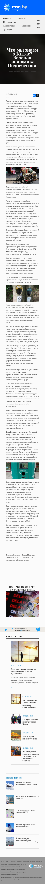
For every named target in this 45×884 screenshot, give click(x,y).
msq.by (8, 97)
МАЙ (12, 94)
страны (27, 72)
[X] (37, 95)
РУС (38, 24)
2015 (7, 94)
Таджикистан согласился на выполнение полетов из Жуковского (23, 671)
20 (16, 94)
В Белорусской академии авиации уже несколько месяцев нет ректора (30, 756)
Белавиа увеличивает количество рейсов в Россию (26, 783)
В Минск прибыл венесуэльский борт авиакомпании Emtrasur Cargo (27, 840)
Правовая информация (36, 861)
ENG (38, 28)
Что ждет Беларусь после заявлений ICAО (25, 811)
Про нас (13, 861)
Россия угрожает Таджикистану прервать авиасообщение (30, 703)
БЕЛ (38, 20)
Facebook (9, 557)
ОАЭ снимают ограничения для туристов (27, 797)
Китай (11, 72)
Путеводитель (9, 22)
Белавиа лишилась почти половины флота (25, 825)
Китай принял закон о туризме (29, 737)
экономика (17, 72)
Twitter (24, 555)
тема (22, 72)
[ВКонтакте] (34, 95)
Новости (22, 18)
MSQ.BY (23, 872)
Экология (33, 72)
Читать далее (15, 688)
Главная (7, 18)
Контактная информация (23, 861)
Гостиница (26, 26)
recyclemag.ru (11, 406)
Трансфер (7, 30)
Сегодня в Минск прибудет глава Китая (30, 722)
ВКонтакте (30, 555)
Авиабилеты (9, 26)
